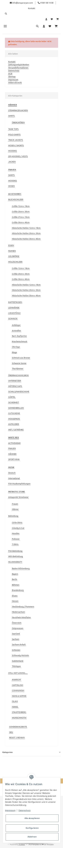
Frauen (15, 503)
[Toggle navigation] (5, 26)
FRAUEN (12, 448)
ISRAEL (15, 706)
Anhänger (16, 325)
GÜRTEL (11, 397)
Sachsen (15, 639)
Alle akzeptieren (32, 818)
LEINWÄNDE (13, 307)
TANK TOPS (13, 129)
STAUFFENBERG (19, 712)
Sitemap (12, 76)
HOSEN (11, 186)
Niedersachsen (18, 611)
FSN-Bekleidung (15, 551)
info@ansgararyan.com (22, 2)
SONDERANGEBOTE (18, 726)
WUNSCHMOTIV (19, 717)
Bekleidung (13, 516)
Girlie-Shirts (17, 522)
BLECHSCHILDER (15, 199)
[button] (31, 13)
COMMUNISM (18, 690)
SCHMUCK (12, 318)
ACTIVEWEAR (14, 443)
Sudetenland (17, 660)
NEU (11, 732)
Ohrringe (16, 346)
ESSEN (11, 245)
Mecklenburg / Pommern (23, 606)
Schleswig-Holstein (20, 655)
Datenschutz (13, 70)
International (14, 478)
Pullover (16, 538)
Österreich (16, 622)
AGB (10, 73)
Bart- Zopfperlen (19, 336)
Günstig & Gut (18, 528)
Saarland (16, 633)
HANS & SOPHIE (19, 695)
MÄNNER (12, 454)
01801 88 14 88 (46, 2)
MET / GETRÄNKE (16, 429)
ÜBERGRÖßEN (18, 122)
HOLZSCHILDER (15, 261)
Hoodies (15, 533)
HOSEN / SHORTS (16, 145)
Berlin (14, 579)
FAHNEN (12, 250)
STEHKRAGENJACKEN (18, 110)
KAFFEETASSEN (15, 302)
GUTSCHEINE (14, 413)
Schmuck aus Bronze (21, 357)
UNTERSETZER (14, 380)
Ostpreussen (17, 628)
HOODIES (12, 150)
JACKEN (12, 161)
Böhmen (15, 584)
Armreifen (16, 330)
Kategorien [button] (7, 752)
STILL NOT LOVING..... (18, 673)
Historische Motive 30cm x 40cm (26, 238)
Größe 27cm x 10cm (21, 217)
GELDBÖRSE (13, 256)
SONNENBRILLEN (16, 407)
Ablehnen (32, 836)
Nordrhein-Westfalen (21, 617)
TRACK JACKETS (15, 140)
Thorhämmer (17, 368)
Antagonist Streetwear (18, 497)
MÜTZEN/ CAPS (15, 386)
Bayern (15, 574)
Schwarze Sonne (19, 363)
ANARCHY (16, 679)
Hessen (15, 601)
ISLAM (15, 701)
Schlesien (16, 650)
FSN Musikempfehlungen (19, 483)
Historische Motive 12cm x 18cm (26, 228)
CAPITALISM (17, 685)
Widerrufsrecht (15, 82)
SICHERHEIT (13, 402)
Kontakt (31, 8)
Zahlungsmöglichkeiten (18, 64)
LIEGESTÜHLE (14, 313)
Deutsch (11, 472)
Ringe (14, 352)
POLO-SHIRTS (14, 134)
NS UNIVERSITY (15, 561)
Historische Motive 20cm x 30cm (26, 233)
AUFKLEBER (13, 424)
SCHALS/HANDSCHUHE (18, 391)
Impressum (13, 79)
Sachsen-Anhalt (19, 644)
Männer (15, 509)
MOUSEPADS (14, 418)
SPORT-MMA (14, 459)
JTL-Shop (22, 844)
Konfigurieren (32, 828)
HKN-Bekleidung (15, 556)
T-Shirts (15, 544)
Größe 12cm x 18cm (21, 206)
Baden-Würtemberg (21, 568)
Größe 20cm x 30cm (21, 211)
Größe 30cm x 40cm (21, 222)
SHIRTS (11, 115)
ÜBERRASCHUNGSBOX (18, 375)
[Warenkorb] (58, 19)
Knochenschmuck (19, 341)
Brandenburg (18, 590)
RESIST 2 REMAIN (17, 737)
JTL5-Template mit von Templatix (41, 844)
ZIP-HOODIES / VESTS (18, 156)
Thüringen (16, 666)
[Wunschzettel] (52, 19)
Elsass (14, 595)
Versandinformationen (18, 67)
